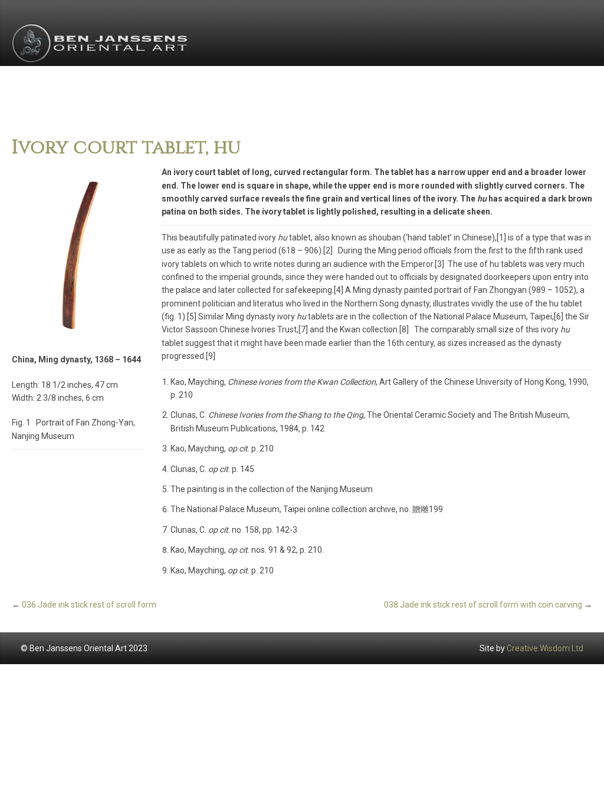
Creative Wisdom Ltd (545, 648)
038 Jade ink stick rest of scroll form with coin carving (483, 604)
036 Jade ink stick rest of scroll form (89, 604)
